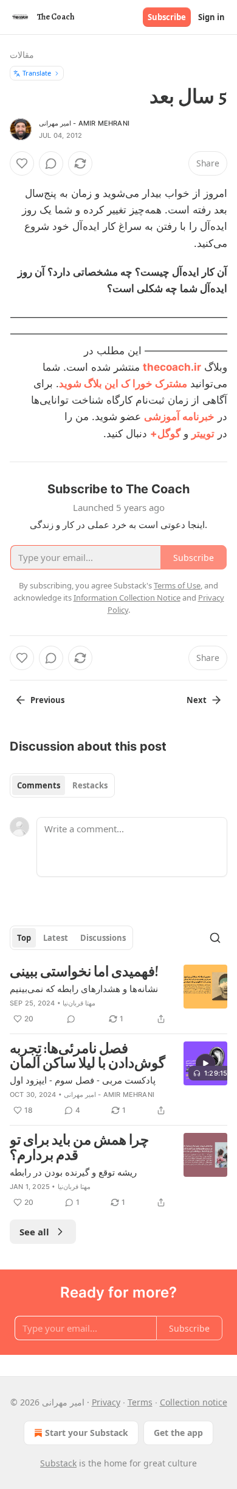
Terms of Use (177, 585)
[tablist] (62, 785)
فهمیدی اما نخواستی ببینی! (84, 972)
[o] (205, 1063)
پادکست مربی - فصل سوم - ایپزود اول (83, 1080)
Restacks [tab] (90, 785)
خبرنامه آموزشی (179, 416)
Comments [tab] (38, 785)
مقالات (22, 54)
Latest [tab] (55, 937)
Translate (36, 72)
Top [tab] (24, 937)
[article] (118, 995)
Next (197, 700)
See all (34, 1232)
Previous (47, 700)
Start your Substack (86, 1432)
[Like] (22, 163)
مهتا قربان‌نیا (79, 1003)
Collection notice (193, 1402)
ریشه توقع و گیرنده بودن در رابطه (73, 1172)
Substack (58, 1463)
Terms (140, 1402)
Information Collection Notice (127, 597)
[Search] (215, 938)
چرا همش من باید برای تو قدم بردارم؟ (79, 1148)
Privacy (106, 1402)
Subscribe (167, 17)
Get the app (178, 1432)
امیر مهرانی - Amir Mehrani (84, 123)
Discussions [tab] (103, 937)
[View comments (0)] (51, 163)
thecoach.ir (172, 367)
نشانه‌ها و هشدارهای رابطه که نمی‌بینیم (84, 988)
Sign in (211, 17)
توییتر (203, 433)
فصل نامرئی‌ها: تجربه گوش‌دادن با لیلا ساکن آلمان (87, 1056)
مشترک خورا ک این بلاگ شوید (123, 383)
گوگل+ (165, 433)
